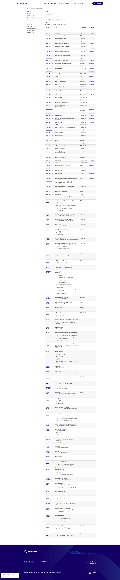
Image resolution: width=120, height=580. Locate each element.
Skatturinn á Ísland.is (29, 561)
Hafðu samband (92, 560)
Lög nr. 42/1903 (49, 130)
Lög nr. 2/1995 (49, 113)
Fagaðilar (75, 3)
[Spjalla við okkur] (115, 575)
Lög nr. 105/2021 (49, 178)
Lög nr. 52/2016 (49, 135)
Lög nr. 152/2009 (49, 51)
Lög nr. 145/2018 (49, 48)
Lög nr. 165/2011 (49, 58)
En (87, 3)
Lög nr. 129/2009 (49, 86)
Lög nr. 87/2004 (49, 99)
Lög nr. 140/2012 (49, 194)
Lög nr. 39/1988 (49, 94)
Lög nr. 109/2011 (49, 41)
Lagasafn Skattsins (39, 8)
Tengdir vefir (29, 26)
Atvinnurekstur (54, 3)
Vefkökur (36, 572)
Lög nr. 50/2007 (49, 132)
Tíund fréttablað (30, 22)
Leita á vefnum (90, 3)
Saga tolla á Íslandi (30, 30)
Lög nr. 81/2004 (49, 140)
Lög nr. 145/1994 (49, 109)
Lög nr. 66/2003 (49, 137)
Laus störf (28, 13)
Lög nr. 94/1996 (49, 63)
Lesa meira (5, 576)
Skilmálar (31, 572)
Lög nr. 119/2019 (49, 151)
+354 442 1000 (92, 558)
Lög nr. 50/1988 (49, 71)
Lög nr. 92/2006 (49, 145)
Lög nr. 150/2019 (49, 165)
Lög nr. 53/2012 (49, 181)
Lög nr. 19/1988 (49, 118)
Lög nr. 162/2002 (49, 84)
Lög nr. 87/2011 (49, 73)
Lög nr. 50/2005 (49, 35)
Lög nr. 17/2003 (49, 115)
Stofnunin (28, 11)
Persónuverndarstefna (51, 572)
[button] (46, 11)
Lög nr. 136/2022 (49, 90)
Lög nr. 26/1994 (49, 124)
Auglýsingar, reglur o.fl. (61, 19)
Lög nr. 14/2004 (49, 170)
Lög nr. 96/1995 (49, 81)
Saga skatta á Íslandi (31, 28)
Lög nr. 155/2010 (49, 55)
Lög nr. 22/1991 (49, 122)
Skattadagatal (29, 24)
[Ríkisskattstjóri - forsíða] (23, 3)
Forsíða (27, 8)
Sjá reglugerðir (91, 33)
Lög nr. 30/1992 (49, 173)
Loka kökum (17, 574)
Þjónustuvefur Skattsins (29, 560)
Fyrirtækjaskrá (68, 3)
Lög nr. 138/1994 (49, 154)
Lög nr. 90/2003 (49, 33)
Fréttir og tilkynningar (31, 15)
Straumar (59, 572)
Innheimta (61, 3)
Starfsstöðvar (93, 563)
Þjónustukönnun (42, 572)
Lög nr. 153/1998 (49, 157)
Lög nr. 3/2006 (49, 160)
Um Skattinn (32, 8)
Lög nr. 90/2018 (49, 188)
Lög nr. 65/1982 (49, 38)
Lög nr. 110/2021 (49, 148)
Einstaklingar (47, 3)
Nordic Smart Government (32, 20)
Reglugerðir (51, 19)
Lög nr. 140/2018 (49, 196)
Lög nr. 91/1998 (49, 191)
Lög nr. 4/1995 (49, 65)
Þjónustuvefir (99, 3)
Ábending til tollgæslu (91, 561)
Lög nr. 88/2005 (49, 76)
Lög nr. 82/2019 (49, 143)
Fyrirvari (26, 572)
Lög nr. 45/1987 (49, 60)
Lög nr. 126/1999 (49, 46)
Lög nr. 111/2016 (49, 43)
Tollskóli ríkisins (30, 32)
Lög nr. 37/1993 (49, 175)
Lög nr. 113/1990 (49, 68)
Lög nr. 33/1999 (49, 127)
